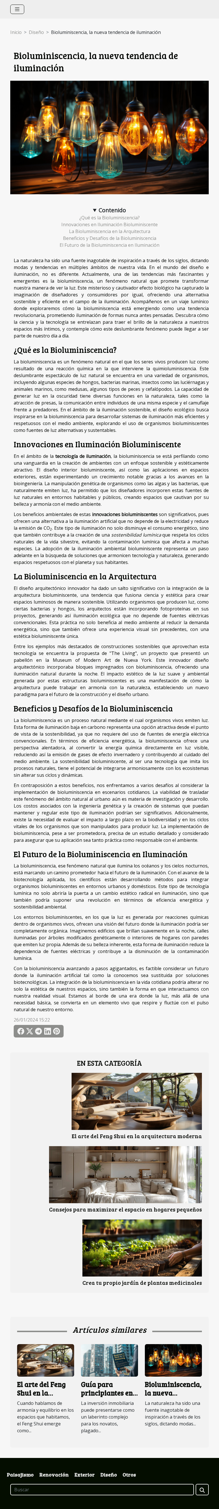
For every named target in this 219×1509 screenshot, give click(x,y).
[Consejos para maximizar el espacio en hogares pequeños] (125, 1174)
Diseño (36, 32)
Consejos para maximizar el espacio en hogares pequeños (125, 1209)
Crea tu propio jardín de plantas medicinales (142, 1282)
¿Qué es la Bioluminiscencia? (109, 218)
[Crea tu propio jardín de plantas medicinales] (142, 1248)
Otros (129, 1474)
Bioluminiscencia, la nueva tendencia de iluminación (173, 1397)
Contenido (112, 210)
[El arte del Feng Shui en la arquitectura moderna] (137, 1101)
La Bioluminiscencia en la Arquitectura (109, 231)
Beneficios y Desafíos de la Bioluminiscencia (109, 238)
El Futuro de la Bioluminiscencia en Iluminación (109, 245)
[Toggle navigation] (17, 9)
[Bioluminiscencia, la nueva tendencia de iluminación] (173, 1360)
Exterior (84, 1474)
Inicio (16, 32)
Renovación (54, 1474)
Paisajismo (20, 1474)
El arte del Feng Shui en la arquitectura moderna (137, 1136)
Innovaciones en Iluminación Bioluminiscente (109, 224)
